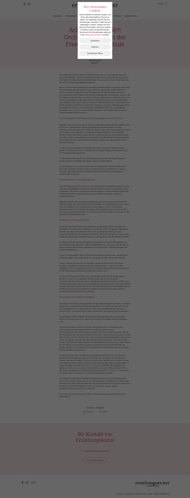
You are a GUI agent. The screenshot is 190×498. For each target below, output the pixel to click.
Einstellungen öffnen (95, 53)
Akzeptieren (95, 41)
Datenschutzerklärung (94, 35)
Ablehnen (95, 47)
